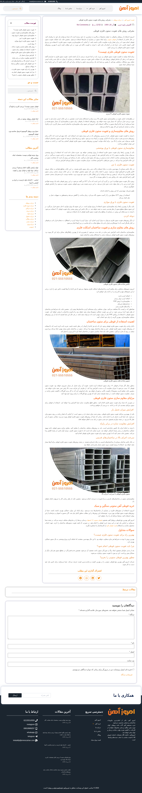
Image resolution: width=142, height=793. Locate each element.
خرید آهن (92, 8)
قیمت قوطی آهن (112, 525)
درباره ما (79, 8)
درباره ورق (30, 224)
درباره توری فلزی (28, 206)
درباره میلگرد (30, 219)
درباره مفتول (30, 216)
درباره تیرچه (30, 211)
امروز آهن (102, 8)
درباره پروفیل (30, 203)
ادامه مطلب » (34, 111)
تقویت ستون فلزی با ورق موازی (24, 41)
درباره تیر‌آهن (30, 208)
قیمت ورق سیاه (96, 740)
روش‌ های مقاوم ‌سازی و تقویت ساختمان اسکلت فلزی (22, 47)
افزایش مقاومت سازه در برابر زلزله (23, 58)
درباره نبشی (30, 221)
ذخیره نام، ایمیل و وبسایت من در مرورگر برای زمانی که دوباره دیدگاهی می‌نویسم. (102, 670)
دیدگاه (131, 614)
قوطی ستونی (111, 39)
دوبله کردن (31, 44)
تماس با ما (68, 8)
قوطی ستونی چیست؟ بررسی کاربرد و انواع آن (23, 106)
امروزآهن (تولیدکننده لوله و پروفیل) (58, 788)
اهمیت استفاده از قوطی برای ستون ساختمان (22, 49)
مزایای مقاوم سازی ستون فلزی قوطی (22, 52)
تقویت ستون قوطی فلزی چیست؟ (24, 30)
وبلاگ (59, 8)
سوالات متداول (29, 66)
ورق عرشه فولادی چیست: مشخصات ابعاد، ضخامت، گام (58, 720)
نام (132, 643)
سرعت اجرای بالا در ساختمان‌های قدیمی (22, 61)
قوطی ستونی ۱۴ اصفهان (94, 520)
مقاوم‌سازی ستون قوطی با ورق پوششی (22, 35)
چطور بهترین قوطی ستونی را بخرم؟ (23, 75)
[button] (98, 578)
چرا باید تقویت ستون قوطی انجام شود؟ (22, 72)
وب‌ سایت (130, 661)
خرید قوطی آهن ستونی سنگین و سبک (22, 63)
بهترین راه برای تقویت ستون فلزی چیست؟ (22, 69)
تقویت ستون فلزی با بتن (26, 38)
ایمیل (131, 652)
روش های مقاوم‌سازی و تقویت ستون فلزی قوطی (22, 32)
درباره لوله (30, 214)
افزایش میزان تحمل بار (27, 55)
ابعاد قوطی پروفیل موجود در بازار (28, 119)
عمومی (31, 227)
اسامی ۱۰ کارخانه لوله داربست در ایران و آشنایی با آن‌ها (57, 745)
